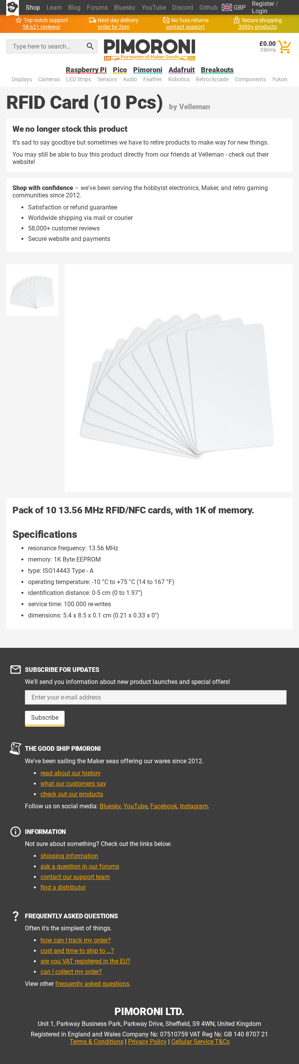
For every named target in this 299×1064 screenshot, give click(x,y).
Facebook (163, 806)
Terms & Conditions (96, 1041)
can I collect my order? (71, 971)
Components (250, 79)
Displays (22, 79)
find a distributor (63, 887)
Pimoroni (147, 70)
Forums (97, 7)
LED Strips (78, 79)
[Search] (90, 46)
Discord (182, 7)
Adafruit (182, 70)
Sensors (107, 79)
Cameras (49, 79)
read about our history (70, 773)
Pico (120, 70)
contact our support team (75, 877)
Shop (33, 7)
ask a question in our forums (79, 866)
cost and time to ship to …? (77, 950)
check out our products (71, 794)
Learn (54, 7)
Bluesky (124, 7)
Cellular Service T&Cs (200, 1041)
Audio (130, 79)
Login (259, 11)
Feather (152, 79)
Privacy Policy (147, 1041)
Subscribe (44, 717)
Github (208, 7)
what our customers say (73, 783)
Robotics (179, 79)
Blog (74, 7)
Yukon (279, 79)
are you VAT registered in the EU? (85, 961)
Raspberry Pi (86, 70)
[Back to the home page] (149, 50)
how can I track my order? (75, 940)
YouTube (154, 7)
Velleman (194, 106)
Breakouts (217, 70)
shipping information (69, 856)
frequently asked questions (92, 983)
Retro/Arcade (212, 79)
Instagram (194, 806)
